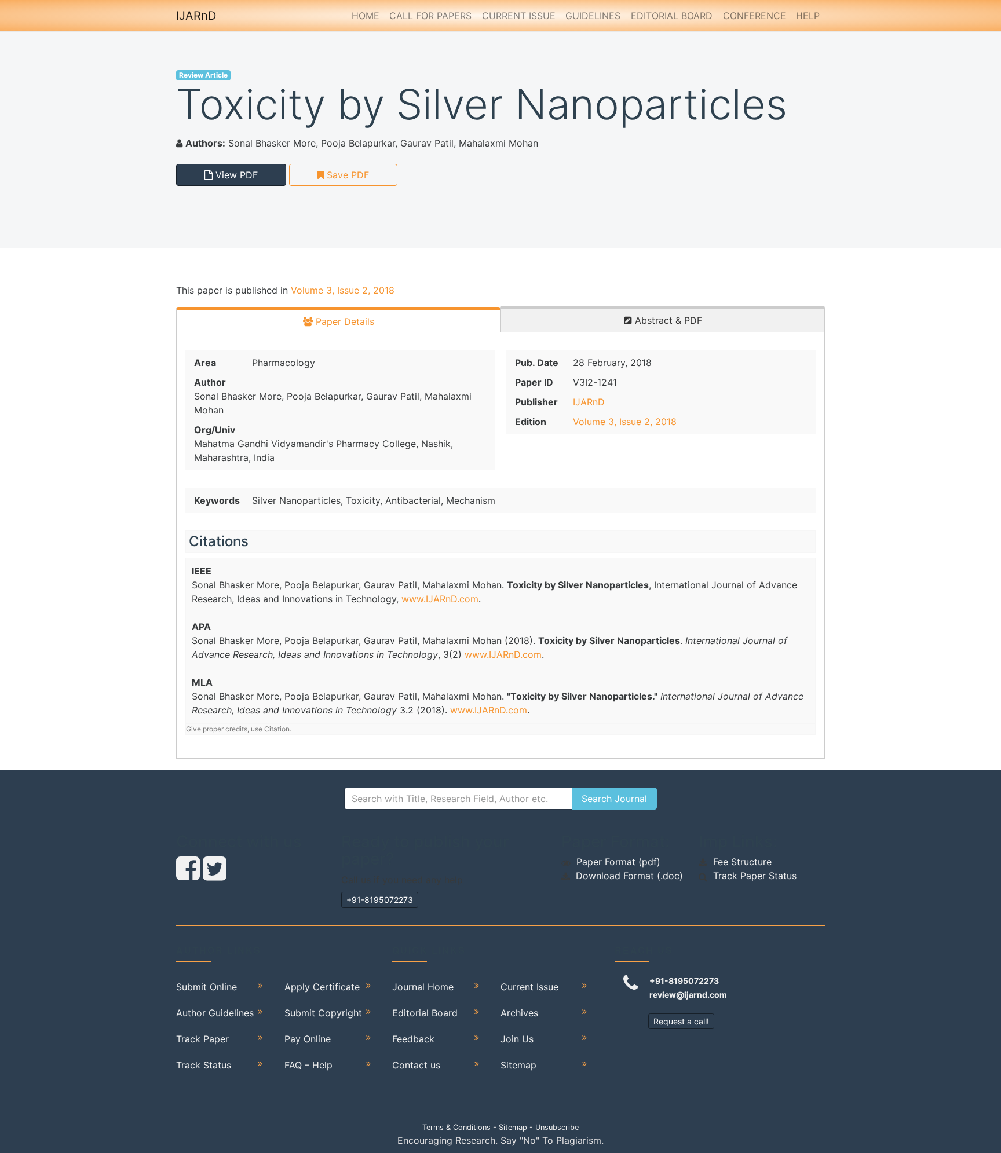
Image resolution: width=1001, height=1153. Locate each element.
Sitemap (518, 1065)
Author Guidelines (215, 1013)
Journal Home (423, 987)
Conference (754, 15)
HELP (808, 15)
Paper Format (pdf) (618, 862)
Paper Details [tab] (343, 321)
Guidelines (592, 15)
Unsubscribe (557, 1127)
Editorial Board (672, 15)
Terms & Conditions (456, 1127)
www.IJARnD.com (439, 599)
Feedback (413, 1039)
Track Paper (202, 1039)
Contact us (416, 1065)
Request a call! (681, 1021)
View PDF (235, 175)
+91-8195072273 (379, 900)
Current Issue (519, 15)
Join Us (517, 1039)
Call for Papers (430, 15)
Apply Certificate (322, 987)
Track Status (203, 1065)
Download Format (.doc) (629, 875)
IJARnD (196, 16)
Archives (519, 1013)
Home (365, 15)
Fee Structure (742, 862)
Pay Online (307, 1039)
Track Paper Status (755, 875)
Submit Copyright (323, 1013)
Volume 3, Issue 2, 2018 (342, 290)
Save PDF (346, 175)
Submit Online (206, 987)
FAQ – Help (308, 1065)
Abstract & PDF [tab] (667, 320)
